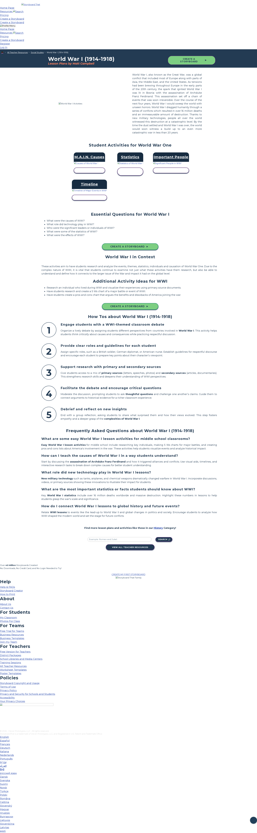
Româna (5, 798)
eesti (3, 831)
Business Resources (12, 634)
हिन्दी (2, 769)
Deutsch (5, 747)
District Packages (10, 655)
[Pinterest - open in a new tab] (1, 727)
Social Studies (37, 52)
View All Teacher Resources (130, 547)
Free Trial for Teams (12, 631)
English (4, 737)
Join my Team (8, 642)
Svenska (5, 780)
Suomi (4, 784)
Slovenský (6, 805)
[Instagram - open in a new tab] (1, 719)
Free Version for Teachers (15, 651)
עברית (3, 762)
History (158, 528)
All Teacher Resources (17, 52)
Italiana (4, 751)
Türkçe (4, 791)
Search (162, 539)
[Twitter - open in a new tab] (1, 723)
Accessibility (7, 697)
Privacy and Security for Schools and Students (27, 694)
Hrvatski (5, 813)
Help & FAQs (7, 587)
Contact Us (6, 607)
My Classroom (8, 617)
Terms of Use (8, 686)
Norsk (3, 787)
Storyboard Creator (11, 590)
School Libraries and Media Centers (21, 659)
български (6, 816)
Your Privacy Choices (12, 701)
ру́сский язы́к (8, 773)
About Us (5, 604)
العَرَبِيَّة (3, 766)
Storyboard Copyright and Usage (19, 683)
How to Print (7, 594)
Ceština (4, 802)
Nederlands (7, 755)
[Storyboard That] (30, 4)
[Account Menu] (7, 25)
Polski (3, 794)
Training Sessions (10, 662)
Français (5, 744)
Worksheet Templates (13, 669)
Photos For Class (10, 621)
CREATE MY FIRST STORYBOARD (128, 574)
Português (6, 758)
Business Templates (12, 638)
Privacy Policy (8, 690)
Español (5, 740)
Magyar (4, 809)
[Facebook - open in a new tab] (1, 714)
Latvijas (4, 827)
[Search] (18, 11)
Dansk (4, 776)
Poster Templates (10, 673)
